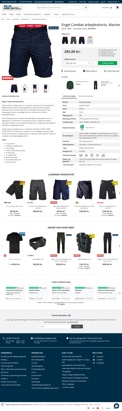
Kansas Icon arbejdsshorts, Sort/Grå (107, 207)
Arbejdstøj (15, 19)
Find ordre (82, 2)
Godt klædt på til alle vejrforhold (73, 365)
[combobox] (62, 7)
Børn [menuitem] (18, 14)
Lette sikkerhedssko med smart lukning (76, 368)
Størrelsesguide (37, 366)
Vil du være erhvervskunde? (11, 385)
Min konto (4, 372)
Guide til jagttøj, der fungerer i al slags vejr (75, 361)
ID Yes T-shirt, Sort (14, 259)
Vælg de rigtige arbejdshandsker (73, 375)
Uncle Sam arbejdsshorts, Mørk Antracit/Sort (84, 207)
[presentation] (119, 193)
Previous (63, 85)
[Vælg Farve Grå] (74, 41)
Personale (35, 379)
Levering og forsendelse (9, 363)
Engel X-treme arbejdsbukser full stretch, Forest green (61, 260)
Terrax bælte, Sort (37, 259)
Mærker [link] (47, 14)
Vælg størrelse (70, 59)
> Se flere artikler (68, 387)
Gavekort (4, 379)
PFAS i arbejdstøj (68, 384)
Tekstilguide (66, 371)
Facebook (100, 356)
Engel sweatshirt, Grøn (81, 81)
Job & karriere (36, 375)
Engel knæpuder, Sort (84, 259)
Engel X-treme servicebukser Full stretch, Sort (108, 260)
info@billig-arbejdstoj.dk (45, 338)
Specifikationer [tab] (69, 96)
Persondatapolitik (37, 360)
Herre (8, 19)
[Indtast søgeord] (86, 7)
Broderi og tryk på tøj (8, 382)
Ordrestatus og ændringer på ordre (13, 375)
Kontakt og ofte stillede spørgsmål (13, 356)
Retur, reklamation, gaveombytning (13, 369)
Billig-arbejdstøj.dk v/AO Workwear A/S (19, 404)
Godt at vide (67, 353)
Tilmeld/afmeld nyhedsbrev (41, 385)
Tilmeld (77, 326)
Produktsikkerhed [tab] (86, 96)
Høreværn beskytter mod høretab (74, 381)
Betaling (4, 360)
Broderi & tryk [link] (68, 14)
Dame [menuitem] (11, 14)
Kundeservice (73, 2)
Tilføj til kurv (107, 63)
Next (60, 51)
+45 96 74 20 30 (12, 338)
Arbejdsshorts (25, 19)
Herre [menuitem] (3, 14)
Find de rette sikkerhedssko (72, 356)
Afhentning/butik (7, 366)
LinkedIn (99, 360)
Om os (33, 372)
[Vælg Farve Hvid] (90, 41)
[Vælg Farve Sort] (65, 41)
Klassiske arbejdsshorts (39, 19)
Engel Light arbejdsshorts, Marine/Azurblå (61, 207)
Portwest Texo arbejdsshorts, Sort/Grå (38, 207)
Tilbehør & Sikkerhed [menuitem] (32, 14)
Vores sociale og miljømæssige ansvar (45, 388)
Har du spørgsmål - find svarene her (85, 338)
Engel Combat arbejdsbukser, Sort (106, 82)
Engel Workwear (85, 102)
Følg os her (97, 353)
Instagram (100, 363)
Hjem (2, 19)
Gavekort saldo (93, 2)
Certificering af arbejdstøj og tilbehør (75, 378)
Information (37, 353)
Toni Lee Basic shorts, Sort (14, 206)
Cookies (34, 363)
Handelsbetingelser (38, 356)
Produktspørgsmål (38, 369)
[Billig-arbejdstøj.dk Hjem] (12, 7)
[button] (116, 406)
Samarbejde (35, 382)
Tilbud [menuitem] (56, 14)
